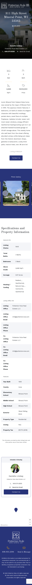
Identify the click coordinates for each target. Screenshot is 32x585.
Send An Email (25, 51)
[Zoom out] (30, 522)
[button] (5, 193)
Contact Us (16, 158)
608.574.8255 (10, 51)
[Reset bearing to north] (30, 524)
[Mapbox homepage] (4, 525)
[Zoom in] (30, 520)
